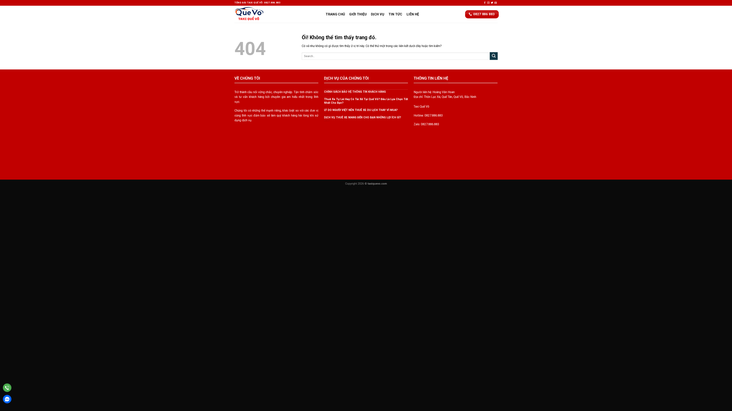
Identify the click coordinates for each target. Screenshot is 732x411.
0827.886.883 (434, 115)
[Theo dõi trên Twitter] (492, 3)
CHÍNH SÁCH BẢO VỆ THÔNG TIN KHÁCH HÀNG (355, 92)
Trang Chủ (335, 14)
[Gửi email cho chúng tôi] (495, 3)
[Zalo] (7, 399)
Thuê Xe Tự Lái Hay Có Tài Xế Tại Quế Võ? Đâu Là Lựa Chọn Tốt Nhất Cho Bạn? (366, 100)
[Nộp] (494, 56)
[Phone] (7, 387)
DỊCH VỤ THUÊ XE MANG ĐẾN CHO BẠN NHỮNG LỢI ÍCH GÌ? (362, 117)
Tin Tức (395, 14)
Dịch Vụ (377, 14)
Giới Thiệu (358, 14)
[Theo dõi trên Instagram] (488, 3)
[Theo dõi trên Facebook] (485, 3)
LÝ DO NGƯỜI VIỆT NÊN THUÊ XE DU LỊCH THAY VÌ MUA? (361, 110)
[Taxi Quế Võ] (253, 14)
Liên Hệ (413, 14)
